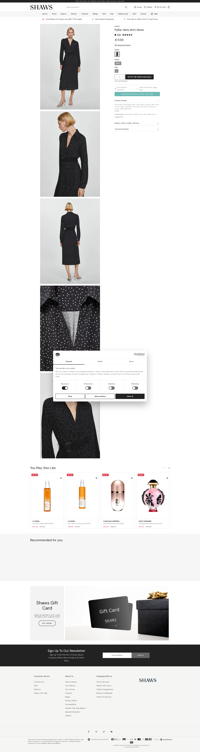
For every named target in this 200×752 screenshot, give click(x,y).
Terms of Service (103, 697)
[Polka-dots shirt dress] (117, 54)
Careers (68, 693)
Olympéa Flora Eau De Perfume (150, 522)
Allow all (130, 396)
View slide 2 (165, 467)
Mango (117, 26)
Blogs (67, 697)
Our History (70, 685)
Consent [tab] (69, 361)
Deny (70, 396)
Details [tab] (100, 361)
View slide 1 (162, 467)
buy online (47, 623)
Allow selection (100, 396)
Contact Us (39, 682)
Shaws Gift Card (103, 685)
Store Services (102, 682)
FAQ (35, 685)
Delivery (37, 689)
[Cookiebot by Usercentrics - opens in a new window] (135, 354)
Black (118, 63)
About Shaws (71, 682)
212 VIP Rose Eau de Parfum (113, 522)
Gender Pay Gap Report (75, 708)
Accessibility (70, 704)
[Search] (126, 7)
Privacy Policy (71, 700)
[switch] (88, 388)
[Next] (168, 467)
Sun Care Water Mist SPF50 (42, 522)
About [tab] (131, 361)
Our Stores (70, 689)
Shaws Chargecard (104, 689)
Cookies (44, 743)
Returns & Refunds (104, 693)
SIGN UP (140, 655)
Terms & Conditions (54, 743)
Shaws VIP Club (40, 693)
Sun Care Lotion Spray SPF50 (79, 522)
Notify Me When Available (139, 77)
